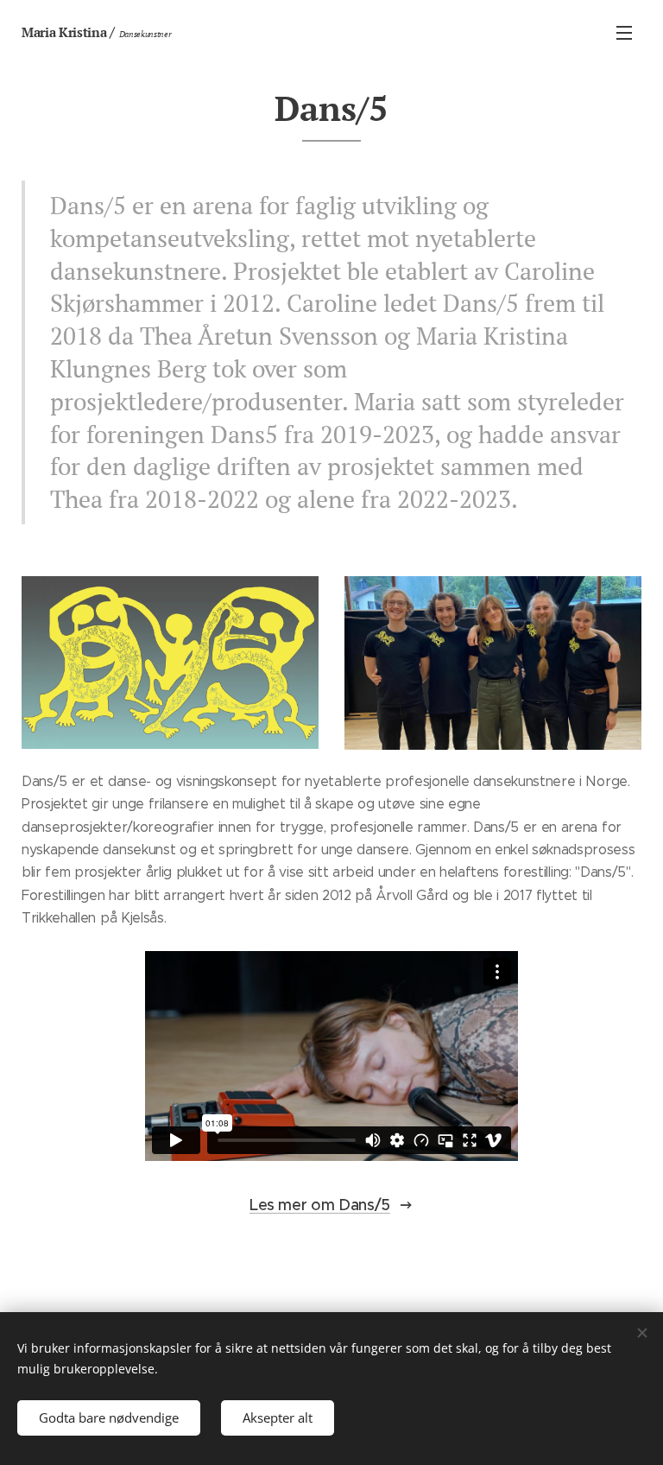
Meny (624, 32)
